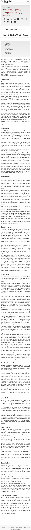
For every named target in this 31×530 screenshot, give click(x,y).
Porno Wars (7, 48)
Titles (12, 527)
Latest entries (26, 527)
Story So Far (7, 44)
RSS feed (8, 527)
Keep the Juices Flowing (10, 54)
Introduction (7, 43)
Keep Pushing (8, 52)
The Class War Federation (13, 9)
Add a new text (17, 529)
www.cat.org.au (6, 15)
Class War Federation (12, 10)
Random (3, 527)
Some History (8, 45)
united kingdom (15, 12)
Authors (16, 527)
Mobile (11, 529)
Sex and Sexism (8, 47)
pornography (6, 12)
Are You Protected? (9, 49)
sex (10, 12)
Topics (20, 527)
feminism (20, 10)
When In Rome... (8, 51)
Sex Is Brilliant (8, 53)
